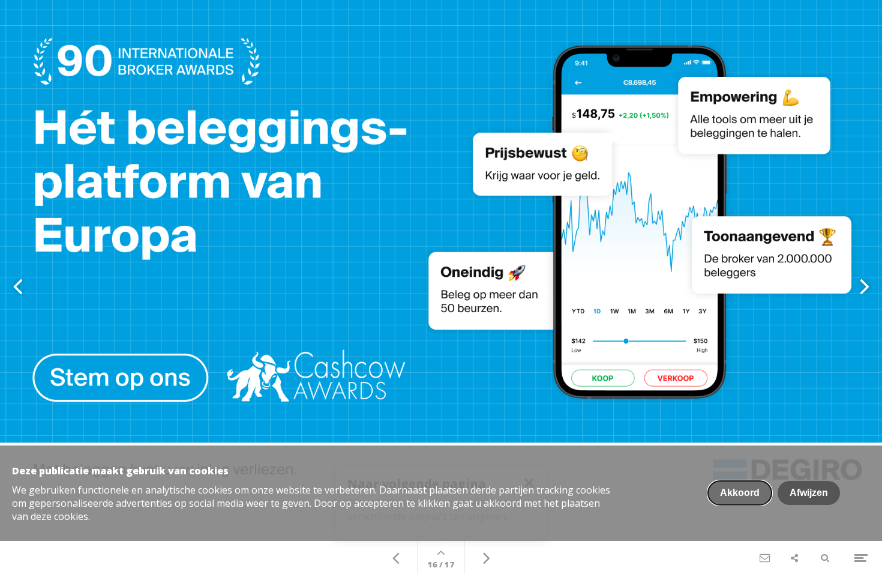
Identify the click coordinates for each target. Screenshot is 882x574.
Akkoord (740, 493)
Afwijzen (809, 493)
